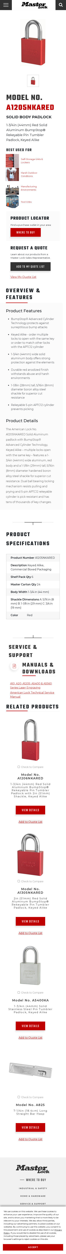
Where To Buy (36, 1180)
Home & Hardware (33, 1196)
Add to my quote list (30, 266)
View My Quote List (23, 277)
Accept (33, 1247)
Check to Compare (32, 767)
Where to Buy (25, 232)
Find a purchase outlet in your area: (30, 225)
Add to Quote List (30, 821)
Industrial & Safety (33, 1188)
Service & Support (33, 1204)
